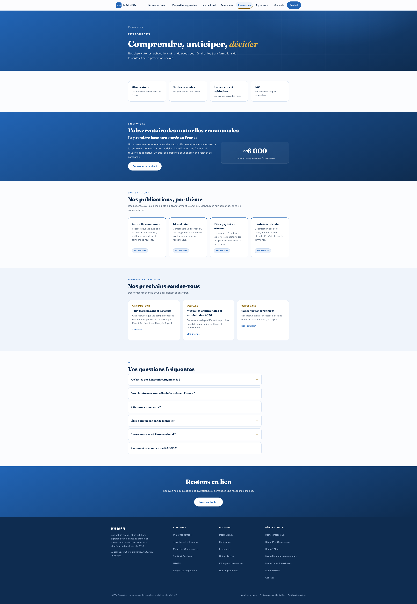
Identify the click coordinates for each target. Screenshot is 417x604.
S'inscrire (137, 329)
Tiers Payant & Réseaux (185, 541)
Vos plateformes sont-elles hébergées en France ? (163, 393)
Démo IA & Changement (277, 541)
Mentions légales (249, 595)
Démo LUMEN (272, 570)
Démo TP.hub (272, 549)
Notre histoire (226, 556)
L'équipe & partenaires (231, 563)
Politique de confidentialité (272, 595)
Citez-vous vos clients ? (146, 407)
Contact (294, 5)
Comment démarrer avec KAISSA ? (154, 448)
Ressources (244, 5)
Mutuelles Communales (185, 549)
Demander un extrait (144, 166)
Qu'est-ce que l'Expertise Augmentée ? (155, 379)
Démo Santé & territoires (278, 563)
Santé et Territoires (183, 556)
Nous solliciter (248, 325)
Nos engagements (228, 570)
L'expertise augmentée (184, 5)
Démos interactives (275, 534)
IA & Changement (182, 534)
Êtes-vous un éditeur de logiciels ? (153, 420)
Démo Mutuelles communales (281, 556)
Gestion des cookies (297, 595)
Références (227, 5)
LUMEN (177, 563)
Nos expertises (156, 5)
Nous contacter (208, 502)
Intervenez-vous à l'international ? (153, 434)
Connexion (279, 5)
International (209, 5)
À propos (261, 5)
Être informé (193, 333)
